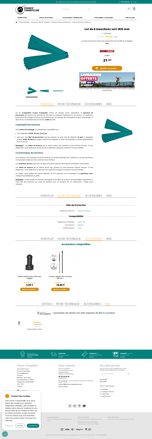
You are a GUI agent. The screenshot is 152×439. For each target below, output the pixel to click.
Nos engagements (23, 373)
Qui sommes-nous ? (23, 369)
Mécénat (20, 377)
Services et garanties (23, 371)
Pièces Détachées (46, 18)
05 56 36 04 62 (125, 2)
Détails (107, 43)
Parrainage (103, 379)
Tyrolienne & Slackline (103, 18)
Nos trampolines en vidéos (25, 380)
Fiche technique (69, 104)
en (135, 2)
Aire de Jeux (130, 18)
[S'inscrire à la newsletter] (128, 374)
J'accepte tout (33, 426)
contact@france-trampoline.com (70, 384)
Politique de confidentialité (25, 382)
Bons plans (103, 381)
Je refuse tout (9, 426)
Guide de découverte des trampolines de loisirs (121, 419)
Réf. (98, 36)
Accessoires (93, 104)
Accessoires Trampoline (72, 18)
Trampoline (22, 18)
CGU (22, 384)
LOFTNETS (105, 389)
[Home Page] (17, 22)
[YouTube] (84, 406)
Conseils (19, 386)
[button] (5, 434)
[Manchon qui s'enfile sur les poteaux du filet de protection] (58, 91)
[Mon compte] (129, 9)
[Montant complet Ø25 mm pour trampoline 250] (60, 262)
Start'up (43, 133)
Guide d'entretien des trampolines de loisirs (90, 419)
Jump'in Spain (106, 396)
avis (115, 37)
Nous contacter (63, 386)
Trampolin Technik (108, 392)
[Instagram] (75, 406)
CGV (18, 384)
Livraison (20, 375)
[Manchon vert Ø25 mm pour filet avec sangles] (45, 53)
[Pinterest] (79, 406)
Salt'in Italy (105, 394)
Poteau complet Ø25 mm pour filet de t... (60, 277)
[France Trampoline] (29, 9)
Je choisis (20, 426)
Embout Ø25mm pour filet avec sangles (29, 277)
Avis (109, 104)
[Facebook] (70, 406)
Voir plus (47, 104)
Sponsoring (27, 377)
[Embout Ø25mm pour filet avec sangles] (29, 262)
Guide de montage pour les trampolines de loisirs (59, 420)
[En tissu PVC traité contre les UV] (45, 91)
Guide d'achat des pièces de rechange (88, 424)
